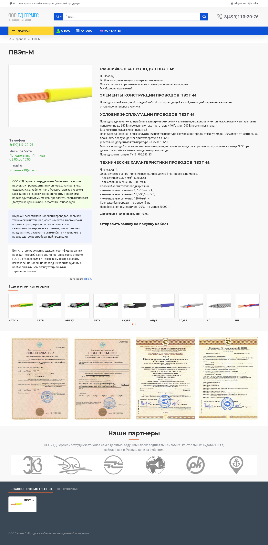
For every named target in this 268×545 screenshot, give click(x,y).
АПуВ (153, 320)
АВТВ (40, 320)
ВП (237, 320)
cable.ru (88, 279)
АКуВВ (126, 320)
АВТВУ (69, 320)
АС (209, 320)
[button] (132, 324)
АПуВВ (183, 320)
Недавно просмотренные (30, 489)
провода (21, 39)
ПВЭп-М (29, 499)
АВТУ (96, 320)
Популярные (67, 489)
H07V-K (13, 320)
